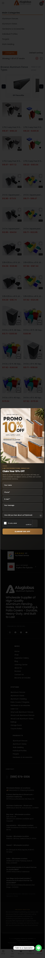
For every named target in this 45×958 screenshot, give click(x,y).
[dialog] (22, 479)
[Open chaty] (38, 948)
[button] (41, 3)
